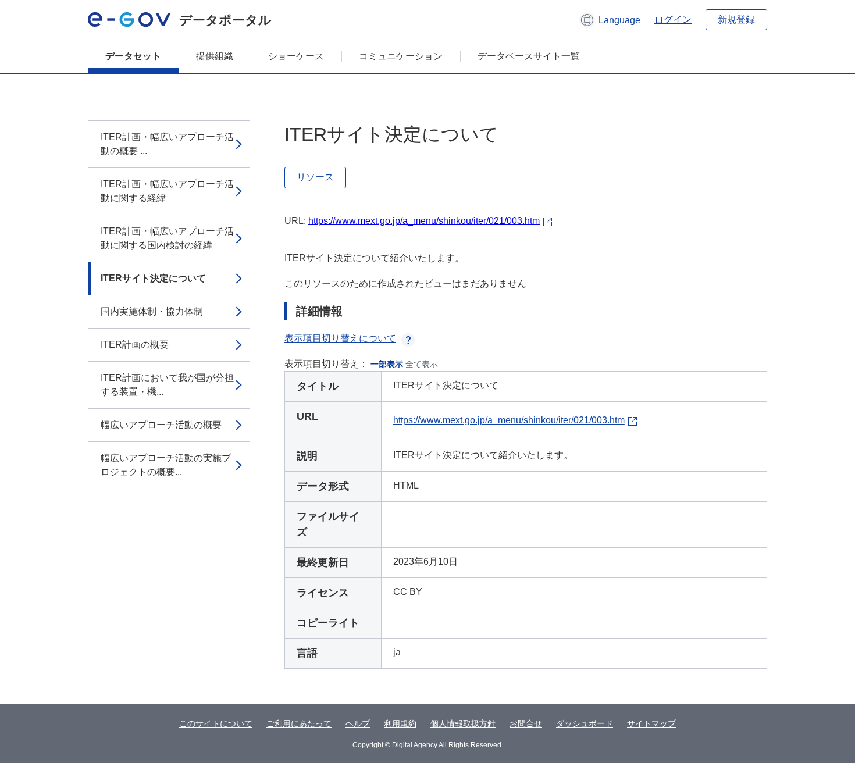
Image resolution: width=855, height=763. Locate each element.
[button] (609, 19)
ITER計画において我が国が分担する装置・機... (167, 385)
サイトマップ (651, 723)
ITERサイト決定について (153, 278)
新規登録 (736, 19)
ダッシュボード (584, 723)
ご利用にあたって (299, 723)
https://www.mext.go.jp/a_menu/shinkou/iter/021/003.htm (424, 221)
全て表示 (421, 364)
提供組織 (214, 56)
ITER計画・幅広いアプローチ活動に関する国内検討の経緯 (167, 238)
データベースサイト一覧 (529, 56)
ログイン (673, 19)
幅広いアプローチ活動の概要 (161, 425)
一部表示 (386, 364)
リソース (315, 177)
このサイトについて (215, 723)
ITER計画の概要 (135, 345)
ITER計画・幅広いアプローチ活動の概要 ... (167, 144)
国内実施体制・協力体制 (152, 311)
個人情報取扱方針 (463, 723)
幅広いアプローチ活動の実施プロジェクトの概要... (166, 465)
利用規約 (400, 723)
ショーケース (296, 56)
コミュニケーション (401, 56)
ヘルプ (357, 723)
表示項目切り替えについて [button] (340, 338)
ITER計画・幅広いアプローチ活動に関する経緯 (167, 191)
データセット (133, 56)
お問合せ (526, 723)
